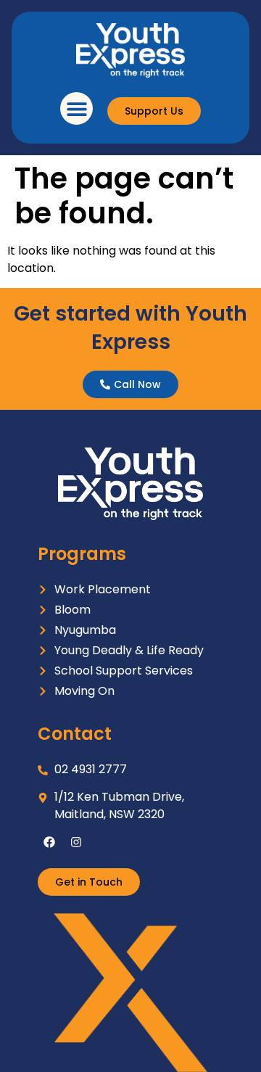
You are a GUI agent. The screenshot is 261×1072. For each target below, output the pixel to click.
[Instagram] (76, 842)
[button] (76, 108)
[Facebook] (49, 842)
